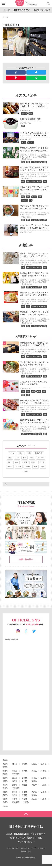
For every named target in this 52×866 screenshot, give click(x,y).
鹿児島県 (15, 802)
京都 (22, 356)
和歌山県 (15, 788)
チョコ (18, 467)
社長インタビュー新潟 (34, 287)
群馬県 (24, 771)
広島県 (34, 792)
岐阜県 (14, 781)
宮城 (39, 434)
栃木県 (14, 771)
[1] (11, 351)
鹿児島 (33, 462)
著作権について (26, 851)
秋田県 (34, 764)
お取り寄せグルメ (42, 10)
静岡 (22, 181)
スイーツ (24, 200)
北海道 (21, 453)
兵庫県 (43, 785)
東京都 (5, 774)
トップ (6, 10)
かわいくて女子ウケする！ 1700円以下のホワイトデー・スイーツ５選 (34, 189)
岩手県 (14, 764)
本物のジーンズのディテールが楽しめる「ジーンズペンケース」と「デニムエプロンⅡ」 (34, 314)
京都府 (24, 785)
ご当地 (27, 467)
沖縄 (31, 457)
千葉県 (43, 771)
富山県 (14, 778)
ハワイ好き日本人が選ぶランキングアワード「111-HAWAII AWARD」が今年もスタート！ (34, 135)
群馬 (22, 126)
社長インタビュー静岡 (34, 181)
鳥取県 (5, 792)
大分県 (43, 799)
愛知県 (34, 781)
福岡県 (5, 799)
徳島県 (5, 795)
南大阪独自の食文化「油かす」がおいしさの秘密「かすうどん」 (34, 363)
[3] (11, 390)
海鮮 (42, 467)
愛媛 (35, 467)
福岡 (40, 197)
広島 (28, 162)
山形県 (43, 764)
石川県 (24, 778)
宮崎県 (5, 802)
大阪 (22, 267)
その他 (5, 806)
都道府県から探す (22, 10)
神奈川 (34, 197)
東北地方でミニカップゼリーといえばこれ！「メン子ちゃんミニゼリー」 (34, 422)
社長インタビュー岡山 (39, 326)
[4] (11, 409)
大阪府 (34, 785)
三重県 (5, 785)
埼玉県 (34, 771)
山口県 (43, 792)
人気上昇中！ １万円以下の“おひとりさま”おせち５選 (34, 383)
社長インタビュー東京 (39, 306)
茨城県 (5, 771)
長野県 (5, 781)
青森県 (5, 764)
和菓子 (10, 467)
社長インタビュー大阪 (34, 267)
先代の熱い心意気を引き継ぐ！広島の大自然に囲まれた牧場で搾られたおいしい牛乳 (34, 150)
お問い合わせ (25, 848)
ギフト (12, 453)
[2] (11, 371)
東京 (22, 197)
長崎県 (24, 799)
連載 (22, 162)
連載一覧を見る (26, 559)
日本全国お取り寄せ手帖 (26, 826)
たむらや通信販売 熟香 (30, 119)
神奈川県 (15, 774)
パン (30, 113)
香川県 (14, 795)
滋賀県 (14, 785)
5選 (30, 200)
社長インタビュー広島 (39, 162)
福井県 (34, 778)
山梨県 (43, 778)
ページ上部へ (26, 814)
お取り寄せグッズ (26, 232)
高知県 (34, 795)
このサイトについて (12, 848)
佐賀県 (14, 799)
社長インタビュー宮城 (28, 434)
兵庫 (28, 197)
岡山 (28, 326)
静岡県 (24, 781)
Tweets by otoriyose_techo (11, 639)
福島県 (5, 767)
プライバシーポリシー (38, 848)
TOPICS (24, 113)
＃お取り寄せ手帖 (32, 624)
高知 (9, 462)
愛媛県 (24, 795)
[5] (11, 429)
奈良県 (5, 788)
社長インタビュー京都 (34, 356)
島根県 (14, 792)
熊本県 (34, 799)
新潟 (22, 287)
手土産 (42, 462)
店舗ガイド (31, 838)
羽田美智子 (38, 453)
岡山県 (24, 792)
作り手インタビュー (26, 842)
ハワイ (23, 142)
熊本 (28, 391)
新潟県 (5, 778)
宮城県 (24, 764)
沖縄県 (26, 802)
